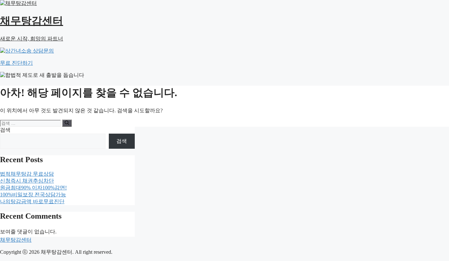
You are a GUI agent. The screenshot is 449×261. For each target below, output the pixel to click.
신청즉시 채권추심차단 (27, 181)
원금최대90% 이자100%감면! (33, 187)
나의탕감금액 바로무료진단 (32, 201)
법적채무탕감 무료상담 (27, 174)
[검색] (67, 123)
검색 (5, 130)
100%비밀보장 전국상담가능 (33, 194)
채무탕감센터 (16, 240)
